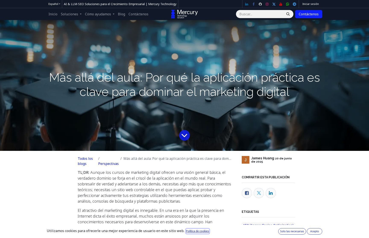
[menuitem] (53, 14)
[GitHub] (260, 4)
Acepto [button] (314, 231)
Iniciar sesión (310, 4)
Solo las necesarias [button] (292, 231)
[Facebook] (253, 4)
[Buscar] (288, 14)
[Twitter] (274, 4)
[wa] (287, 4)
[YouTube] (280, 4)
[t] (294, 4)
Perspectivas (108, 163)
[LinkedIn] (246, 4)
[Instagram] (267, 4)
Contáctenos (309, 14)
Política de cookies (197, 231)
